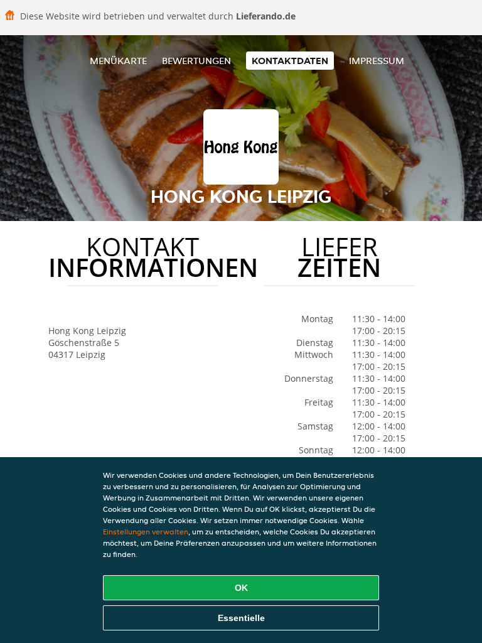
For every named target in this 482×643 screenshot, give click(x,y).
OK (241, 588)
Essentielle (241, 618)
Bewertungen (196, 60)
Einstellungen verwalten (145, 531)
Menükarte (118, 60)
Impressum (376, 60)
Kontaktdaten (290, 60)
